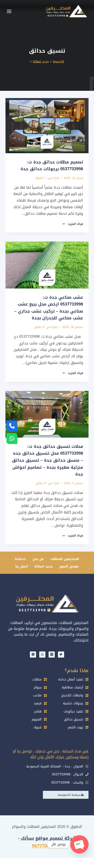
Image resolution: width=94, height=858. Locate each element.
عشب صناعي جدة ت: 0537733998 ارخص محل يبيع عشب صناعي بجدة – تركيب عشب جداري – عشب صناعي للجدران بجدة (48, 307)
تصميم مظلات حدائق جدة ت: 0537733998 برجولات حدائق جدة (52, 165)
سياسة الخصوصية (69, 795)
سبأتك (27, 838)
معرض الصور (69, 566)
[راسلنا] (11, 438)
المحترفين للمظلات (64, 559)
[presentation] (47, 125)
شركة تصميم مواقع (55, 838)
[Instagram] (52, 654)
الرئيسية (58, 61)
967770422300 (47, 846)
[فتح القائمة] (9, 11)
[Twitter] (61, 654)
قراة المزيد (73, 224)
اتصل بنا (21, 566)
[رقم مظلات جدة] (11, 426)
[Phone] (33, 654)
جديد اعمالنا (41, 61)
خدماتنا (20, 559)
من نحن (38, 559)
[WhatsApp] (42, 654)
